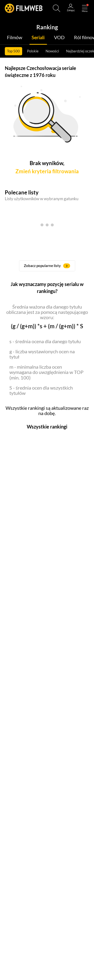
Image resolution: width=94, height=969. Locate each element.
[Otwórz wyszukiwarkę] (56, 8)
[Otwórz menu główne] (84, 8)
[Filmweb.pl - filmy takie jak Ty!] (23, 8)
